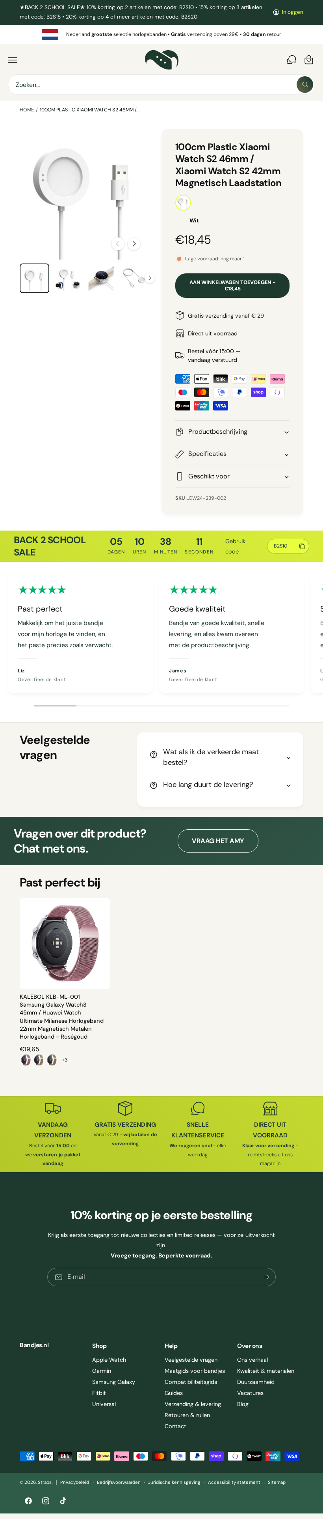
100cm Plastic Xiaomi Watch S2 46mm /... (90, 110)
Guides (174, 1393)
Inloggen (292, 12)
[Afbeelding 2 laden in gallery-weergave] (68, 278)
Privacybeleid (74, 1482)
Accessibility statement (234, 1482)
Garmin (101, 1370)
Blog (243, 1404)
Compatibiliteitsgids (191, 1381)
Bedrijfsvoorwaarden (119, 1482)
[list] (161, 34)
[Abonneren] (266, 1277)
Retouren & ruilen (187, 1415)
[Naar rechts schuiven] (134, 243)
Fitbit (99, 1393)
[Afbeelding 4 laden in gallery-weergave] (134, 278)
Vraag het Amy (218, 841)
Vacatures (250, 1393)
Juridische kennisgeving (174, 1482)
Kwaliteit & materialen (265, 1370)
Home (27, 110)
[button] (12, 59)
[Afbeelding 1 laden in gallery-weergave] (34, 278)
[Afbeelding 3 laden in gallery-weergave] (101, 278)
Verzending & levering (193, 1404)
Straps (45, 1482)
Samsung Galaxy (113, 1381)
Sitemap (277, 1482)
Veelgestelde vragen (191, 1359)
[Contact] (291, 59)
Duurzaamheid (256, 1381)
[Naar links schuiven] (117, 243)
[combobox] (161, 84)
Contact (175, 1426)
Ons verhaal (252, 1359)
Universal (104, 1404)
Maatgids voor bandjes (195, 1370)
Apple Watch (109, 1359)
